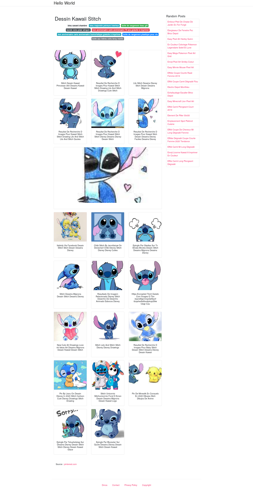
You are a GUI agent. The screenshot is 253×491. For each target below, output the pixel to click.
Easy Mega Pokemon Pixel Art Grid (181, 55)
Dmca (104, 485)
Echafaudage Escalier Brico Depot (180, 94)
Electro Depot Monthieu (178, 87)
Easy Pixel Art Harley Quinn (180, 38)
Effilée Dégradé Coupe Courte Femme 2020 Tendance (181, 140)
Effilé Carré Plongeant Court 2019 (180, 108)
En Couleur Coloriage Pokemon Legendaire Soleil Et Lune (182, 46)
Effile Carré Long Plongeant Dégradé (180, 163)
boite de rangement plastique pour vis (140, 34)
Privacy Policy (130, 485)
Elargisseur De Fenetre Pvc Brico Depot (180, 32)
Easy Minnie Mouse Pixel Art (180, 67)
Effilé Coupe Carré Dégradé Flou (182, 81)
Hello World (64, 3)
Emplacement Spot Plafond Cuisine (180, 122)
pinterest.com (70, 464)
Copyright (146, 485)
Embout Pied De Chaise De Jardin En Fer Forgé (180, 23)
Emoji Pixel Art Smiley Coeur (180, 61)
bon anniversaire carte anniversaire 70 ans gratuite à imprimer (121, 30)
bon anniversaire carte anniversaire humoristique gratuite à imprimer (89, 34)
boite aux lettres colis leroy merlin (107, 38)
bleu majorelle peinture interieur (104, 25)
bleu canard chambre (77, 25)
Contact (115, 485)
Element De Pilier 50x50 (178, 115)
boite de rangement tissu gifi (135, 25)
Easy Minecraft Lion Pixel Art (180, 101)
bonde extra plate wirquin (78, 30)
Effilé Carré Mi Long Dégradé (181, 146)
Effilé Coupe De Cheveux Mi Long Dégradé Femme (180, 131)
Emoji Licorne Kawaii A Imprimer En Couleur (182, 154)
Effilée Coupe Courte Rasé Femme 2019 (179, 74)
